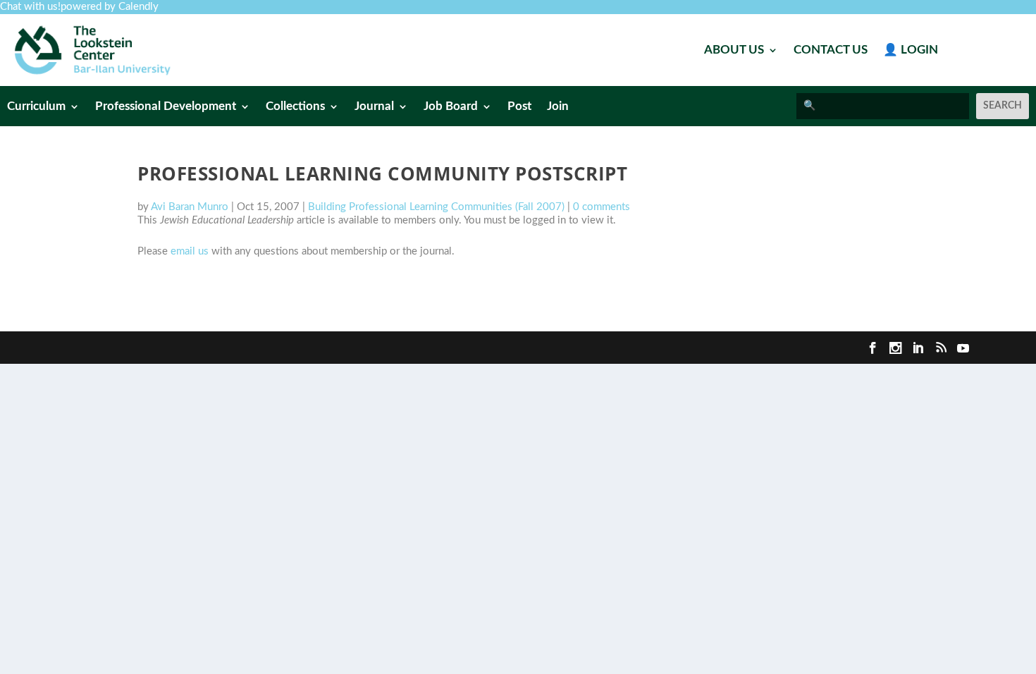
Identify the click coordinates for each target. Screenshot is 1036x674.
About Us (734, 50)
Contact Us (831, 50)
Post (519, 107)
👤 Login (910, 50)
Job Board (451, 107)
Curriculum (36, 107)
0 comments (601, 207)
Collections (295, 107)
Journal (374, 107)
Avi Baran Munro (189, 207)
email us (190, 251)
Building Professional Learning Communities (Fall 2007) (436, 207)
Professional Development (165, 107)
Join (558, 107)
